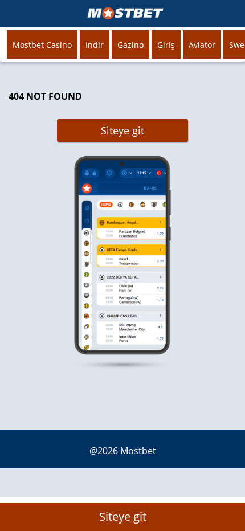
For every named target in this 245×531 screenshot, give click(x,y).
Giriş (166, 44)
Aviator (202, 44)
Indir (94, 44)
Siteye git (122, 130)
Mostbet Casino (42, 44)
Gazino (130, 44)
